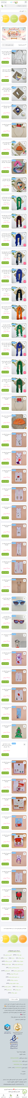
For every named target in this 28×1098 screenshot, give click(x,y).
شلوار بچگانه (14, 993)
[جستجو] (5, 5)
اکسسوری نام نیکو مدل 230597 (6, 453)
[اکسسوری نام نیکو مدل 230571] (19, 476)
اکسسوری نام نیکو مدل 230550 (6, 562)
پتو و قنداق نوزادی (19, 964)
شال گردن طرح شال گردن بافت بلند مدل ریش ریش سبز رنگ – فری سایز (6, 199)
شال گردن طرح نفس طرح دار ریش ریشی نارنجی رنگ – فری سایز (6, 308)
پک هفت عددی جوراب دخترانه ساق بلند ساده (6, 70)
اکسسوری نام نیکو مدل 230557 (6, 507)
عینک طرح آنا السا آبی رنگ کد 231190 (6, 598)
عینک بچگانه (21, 958)
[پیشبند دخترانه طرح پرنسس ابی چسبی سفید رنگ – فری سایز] (19, 749)
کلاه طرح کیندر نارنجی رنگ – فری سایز (6, 416)
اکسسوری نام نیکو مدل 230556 (6, 526)
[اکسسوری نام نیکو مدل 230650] (19, 786)
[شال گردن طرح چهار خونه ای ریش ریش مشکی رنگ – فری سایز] (19, 257)
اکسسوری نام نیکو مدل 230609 (6, 835)
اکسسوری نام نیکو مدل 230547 (6, 398)
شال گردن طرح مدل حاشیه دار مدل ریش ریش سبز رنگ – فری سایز (6, 326)
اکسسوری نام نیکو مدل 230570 (6, 489)
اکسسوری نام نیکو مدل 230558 (6, 708)
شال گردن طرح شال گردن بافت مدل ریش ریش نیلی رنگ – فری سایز (6, 272)
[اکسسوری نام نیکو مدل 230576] (19, 439)
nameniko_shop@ (17, 1061)
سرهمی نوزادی (8, 986)
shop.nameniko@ (15, 1058)
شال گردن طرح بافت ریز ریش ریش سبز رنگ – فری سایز (6, 381)
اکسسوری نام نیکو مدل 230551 (6, 544)
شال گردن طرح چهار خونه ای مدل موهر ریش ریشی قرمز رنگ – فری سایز (6, 217)
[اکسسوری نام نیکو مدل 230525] (19, 913)
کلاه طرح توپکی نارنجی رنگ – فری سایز (6, 143)
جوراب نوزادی (8, 964)
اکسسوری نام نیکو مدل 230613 (6, 817)
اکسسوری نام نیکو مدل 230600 (6, 653)
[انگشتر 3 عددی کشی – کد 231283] (19, 640)
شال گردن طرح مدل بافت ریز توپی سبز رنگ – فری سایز (6, 363)
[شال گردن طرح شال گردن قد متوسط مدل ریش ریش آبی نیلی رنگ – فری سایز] (19, 239)
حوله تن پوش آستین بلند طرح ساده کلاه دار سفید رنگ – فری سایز (6, 53)
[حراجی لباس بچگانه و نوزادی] (14, 33)
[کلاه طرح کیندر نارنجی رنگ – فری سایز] (19, 421)
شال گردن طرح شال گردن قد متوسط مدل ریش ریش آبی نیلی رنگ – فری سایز (7, 235)
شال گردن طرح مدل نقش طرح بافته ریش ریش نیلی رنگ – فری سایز (6, 344)
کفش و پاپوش (8, 955)
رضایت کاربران (22, 1054)
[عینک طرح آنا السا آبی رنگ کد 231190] (19, 603)
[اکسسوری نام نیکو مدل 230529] (19, 895)
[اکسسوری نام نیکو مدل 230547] (19, 403)
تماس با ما (23, 1073)
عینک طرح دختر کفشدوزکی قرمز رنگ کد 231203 (6, 618)
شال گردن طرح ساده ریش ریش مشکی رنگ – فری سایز (6, 290)
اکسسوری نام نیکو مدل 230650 (6, 781)
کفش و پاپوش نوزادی (19, 970)
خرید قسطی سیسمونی (20, 1019)
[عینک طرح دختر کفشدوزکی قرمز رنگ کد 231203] (19, 622)
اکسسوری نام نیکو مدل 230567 (6, 872)
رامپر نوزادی (18, 989)
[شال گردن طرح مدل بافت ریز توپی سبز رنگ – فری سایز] (19, 367)
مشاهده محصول (4, 62)
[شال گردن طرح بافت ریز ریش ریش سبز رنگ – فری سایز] (19, 385)
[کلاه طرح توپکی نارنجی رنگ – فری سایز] (19, 148)
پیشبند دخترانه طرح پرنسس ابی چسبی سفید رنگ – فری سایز (6, 745)
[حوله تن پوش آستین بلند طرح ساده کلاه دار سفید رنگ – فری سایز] (19, 57)
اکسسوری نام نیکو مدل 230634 (6, 799)
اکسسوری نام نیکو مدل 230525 (6, 908)
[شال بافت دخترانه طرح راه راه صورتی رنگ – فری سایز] (19, 166)
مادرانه (12, 958)
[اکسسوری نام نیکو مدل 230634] (19, 804)
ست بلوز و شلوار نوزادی (14, 977)
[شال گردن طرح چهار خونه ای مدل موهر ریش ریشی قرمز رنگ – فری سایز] (19, 221)
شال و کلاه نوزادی (14, 974)
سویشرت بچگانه (19, 986)
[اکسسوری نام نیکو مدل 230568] (19, 694)
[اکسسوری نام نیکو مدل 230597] (19, 458)
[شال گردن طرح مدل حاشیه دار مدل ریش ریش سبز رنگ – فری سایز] (19, 330)
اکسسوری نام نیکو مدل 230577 (6, 671)
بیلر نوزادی (9, 989)
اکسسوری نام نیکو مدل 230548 (6, 125)
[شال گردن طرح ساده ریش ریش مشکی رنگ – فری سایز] (19, 294)
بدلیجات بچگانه (14, 980)
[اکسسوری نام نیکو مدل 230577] (19, 676)
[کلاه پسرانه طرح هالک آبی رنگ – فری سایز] (19, 111)
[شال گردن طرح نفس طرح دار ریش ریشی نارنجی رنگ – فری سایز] (19, 312)
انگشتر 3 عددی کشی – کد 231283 (6, 635)
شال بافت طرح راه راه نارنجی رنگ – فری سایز (6, 179)
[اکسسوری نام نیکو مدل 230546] (19, 731)
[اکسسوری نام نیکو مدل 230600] (19, 658)
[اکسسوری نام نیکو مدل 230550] (19, 567)
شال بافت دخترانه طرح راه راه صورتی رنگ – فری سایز (6, 161)
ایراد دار (5, 958)
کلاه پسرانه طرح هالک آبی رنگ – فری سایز (6, 107)
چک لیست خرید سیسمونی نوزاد (18, 1017)
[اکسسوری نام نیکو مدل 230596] (19, 858)
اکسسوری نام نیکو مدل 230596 (6, 854)
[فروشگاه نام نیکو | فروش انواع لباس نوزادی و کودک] (14, 2)
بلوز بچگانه (19, 955)
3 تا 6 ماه (14, 18)
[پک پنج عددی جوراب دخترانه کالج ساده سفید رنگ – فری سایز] (19, 93)
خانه (26, 11)
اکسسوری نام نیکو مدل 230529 (6, 890)
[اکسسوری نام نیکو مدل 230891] (19, 585)
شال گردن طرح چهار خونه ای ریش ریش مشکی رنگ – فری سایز (6, 253)
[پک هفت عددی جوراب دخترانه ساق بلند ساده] (19, 75)
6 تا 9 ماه (5, 18)
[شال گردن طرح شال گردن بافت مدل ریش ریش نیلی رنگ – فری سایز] (19, 275)
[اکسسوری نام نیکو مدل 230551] (19, 549)
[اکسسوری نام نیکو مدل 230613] (19, 822)
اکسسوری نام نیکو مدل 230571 (6, 471)
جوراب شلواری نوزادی (14, 983)
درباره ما (23, 1071)
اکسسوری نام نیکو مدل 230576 (6, 435)
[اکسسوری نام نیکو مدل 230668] (19, 767)
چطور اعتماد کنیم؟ (21, 1052)
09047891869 (18, 1067)
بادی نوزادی (7, 970)
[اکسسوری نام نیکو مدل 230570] (19, 494)
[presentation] (2, 19)
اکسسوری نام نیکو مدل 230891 (6, 580)
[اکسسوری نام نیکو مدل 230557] (19, 512)
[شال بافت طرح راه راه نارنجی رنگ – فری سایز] (19, 184)
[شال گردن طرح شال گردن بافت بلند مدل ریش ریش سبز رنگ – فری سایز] (19, 203)
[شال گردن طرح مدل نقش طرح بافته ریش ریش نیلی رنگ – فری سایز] (19, 348)
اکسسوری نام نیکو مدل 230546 (6, 726)
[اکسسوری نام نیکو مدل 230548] (19, 130)
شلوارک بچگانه (20, 961)
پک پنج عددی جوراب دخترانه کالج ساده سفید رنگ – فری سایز (6, 89)
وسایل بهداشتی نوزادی (14, 967)
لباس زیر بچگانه (8, 961)
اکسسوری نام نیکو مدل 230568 (6, 690)
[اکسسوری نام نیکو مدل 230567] (19, 877)
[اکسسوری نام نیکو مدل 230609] (19, 840)
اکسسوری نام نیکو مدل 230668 (6, 762)
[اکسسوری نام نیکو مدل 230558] (19, 713)
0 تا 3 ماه (23, 18)
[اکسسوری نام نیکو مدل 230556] (19, 530)
